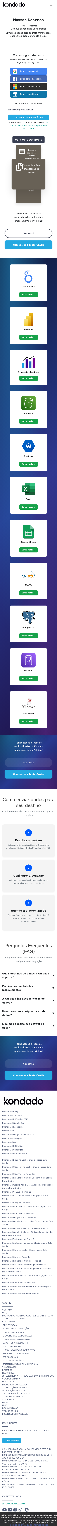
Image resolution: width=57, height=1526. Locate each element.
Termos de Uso (10, 1411)
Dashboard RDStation (12, 1146)
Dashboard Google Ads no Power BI (19, 1217)
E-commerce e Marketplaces (17, 1336)
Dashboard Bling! (10, 1111)
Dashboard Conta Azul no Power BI (19, 1282)
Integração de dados (13, 1390)
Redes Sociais (10, 1357)
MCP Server (8, 1382)
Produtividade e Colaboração (19, 1350)
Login (5, 1402)
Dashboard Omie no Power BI (16, 1257)
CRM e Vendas (10, 1325)
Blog (4, 1405)
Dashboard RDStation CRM (15, 1119)
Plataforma (8, 1373)
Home (22, 26)
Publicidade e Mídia (13, 1332)
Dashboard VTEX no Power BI (16, 1192)
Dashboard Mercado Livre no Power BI (20, 1293)
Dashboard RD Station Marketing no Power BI (24, 1264)
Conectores (8, 1321)
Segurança (8, 1399)
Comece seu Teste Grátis (28, 244)
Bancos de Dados (12, 1346)
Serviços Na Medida (12, 1396)
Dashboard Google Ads (13, 1123)
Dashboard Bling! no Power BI (16, 1202)
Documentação (10, 1408)
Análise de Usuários (14, 1360)
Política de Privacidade (15, 1414)
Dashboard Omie (10, 1142)
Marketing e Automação (16, 1328)
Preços (6, 1313)
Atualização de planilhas (16, 1388)
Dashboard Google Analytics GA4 (18, 1134)
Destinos (7, 1370)
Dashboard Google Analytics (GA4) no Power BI (25, 1228)
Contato (7, 1310)
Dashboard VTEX (10, 1130)
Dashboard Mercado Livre (14, 1153)
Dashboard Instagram (12, 1138)
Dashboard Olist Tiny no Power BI (18, 1174)
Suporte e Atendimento (15, 1343)
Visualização (9, 1367)
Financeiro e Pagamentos (16, 1339)
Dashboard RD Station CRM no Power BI (21, 1261)
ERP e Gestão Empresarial (16, 1353)
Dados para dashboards (15, 1385)
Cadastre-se (12, 1440)
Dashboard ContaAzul (12, 1150)
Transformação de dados (16, 1393)
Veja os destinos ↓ (28, 139)
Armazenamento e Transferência (20, 1364)
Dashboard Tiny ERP (12, 1115)
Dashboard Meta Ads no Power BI (18, 1213)
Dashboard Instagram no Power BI (18, 1239)
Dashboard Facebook (12, 1127)
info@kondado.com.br (14, 1504)
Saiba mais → (28, 294)
